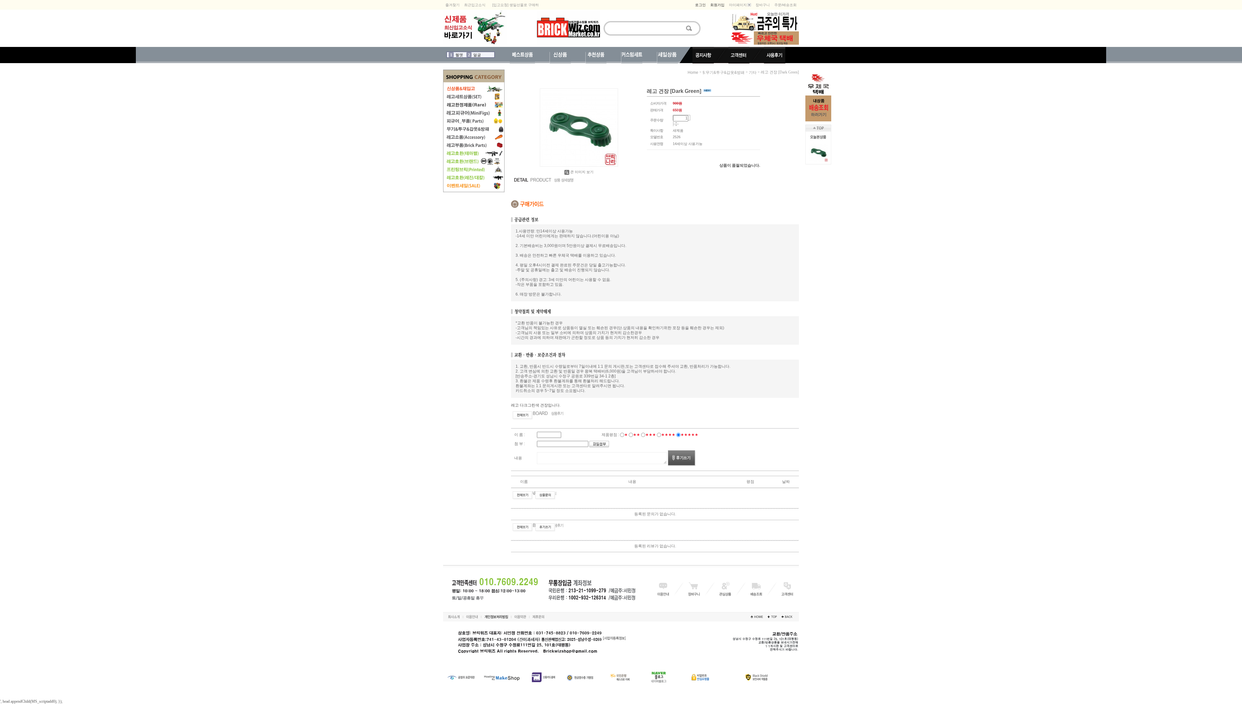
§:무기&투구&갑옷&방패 (724, 72)
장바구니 (763, 5)
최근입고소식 (474, 5)
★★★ (650, 434)
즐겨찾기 (452, 5)
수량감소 (676, 125)
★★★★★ (689, 434)
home (693, 72)
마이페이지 (738, 5)
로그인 (700, 5)
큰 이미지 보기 (582, 172)
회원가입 (717, 5)
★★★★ (668, 434)
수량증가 (676, 122)
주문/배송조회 (785, 5)
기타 (753, 72)
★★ (636, 434)
